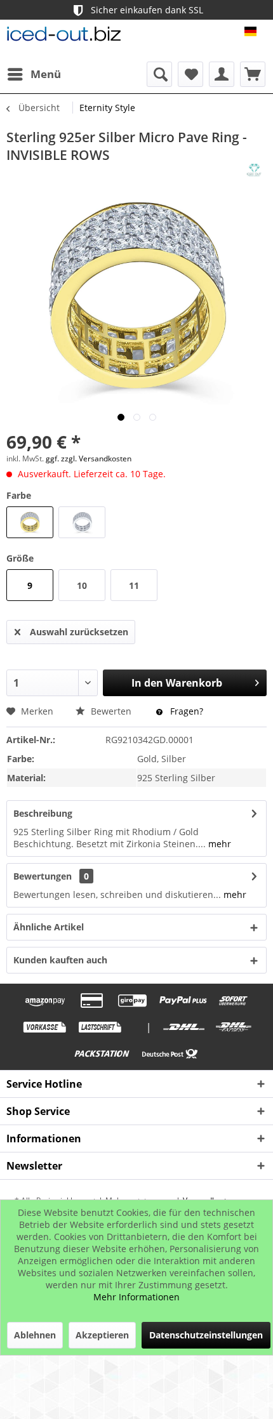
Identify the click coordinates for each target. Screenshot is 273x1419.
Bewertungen (42, 876)
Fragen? (185, 711)
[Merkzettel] (190, 74)
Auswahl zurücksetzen (79, 632)
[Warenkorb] (252, 74)
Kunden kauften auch (60, 960)
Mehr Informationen (136, 1297)
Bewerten (111, 711)
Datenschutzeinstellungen (206, 1335)
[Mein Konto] (221, 74)
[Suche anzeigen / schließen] (159, 74)
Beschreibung (42, 813)
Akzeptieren (102, 1335)
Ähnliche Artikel (48, 927)
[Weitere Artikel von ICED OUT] (254, 170)
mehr (218, 844)
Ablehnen (35, 1335)
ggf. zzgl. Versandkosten (88, 458)
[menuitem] (33, 74)
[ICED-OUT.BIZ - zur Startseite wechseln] (63, 37)
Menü (45, 74)
